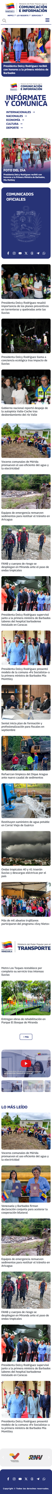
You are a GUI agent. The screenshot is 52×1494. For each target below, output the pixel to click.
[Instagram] (14, 253)
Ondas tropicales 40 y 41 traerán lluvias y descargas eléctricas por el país (23, 873)
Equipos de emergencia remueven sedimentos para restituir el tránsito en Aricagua (25, 516)
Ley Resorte (23, 15)
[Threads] (32, 253)
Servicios (36, 15)
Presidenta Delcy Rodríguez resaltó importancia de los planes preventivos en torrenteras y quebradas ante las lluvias (25, 307)
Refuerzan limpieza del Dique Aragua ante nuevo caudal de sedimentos (24, 776)
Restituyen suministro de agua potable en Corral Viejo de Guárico (25, 823)
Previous (6, 1063)
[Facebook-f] (8, 253)
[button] (6, 50)
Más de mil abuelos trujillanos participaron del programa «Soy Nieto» (25, 922)
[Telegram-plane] (38, 253)
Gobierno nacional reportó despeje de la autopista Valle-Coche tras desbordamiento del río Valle (24, 411)
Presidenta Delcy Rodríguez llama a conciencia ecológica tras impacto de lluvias (24, 360)
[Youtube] (20, 253)
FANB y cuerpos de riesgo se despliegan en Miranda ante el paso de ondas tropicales (25, 567)
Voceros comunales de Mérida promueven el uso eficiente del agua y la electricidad (25, 465)
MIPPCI (11, 15)
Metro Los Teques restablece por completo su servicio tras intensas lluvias (22, 971)
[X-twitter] (26, 253)
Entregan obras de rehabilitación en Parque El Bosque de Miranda (23, 1020)
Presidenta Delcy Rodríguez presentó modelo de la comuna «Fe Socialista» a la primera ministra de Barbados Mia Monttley (25, 674)
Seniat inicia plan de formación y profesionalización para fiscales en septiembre (22, 727)
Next (45, 1063)
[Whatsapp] (44, 253)
